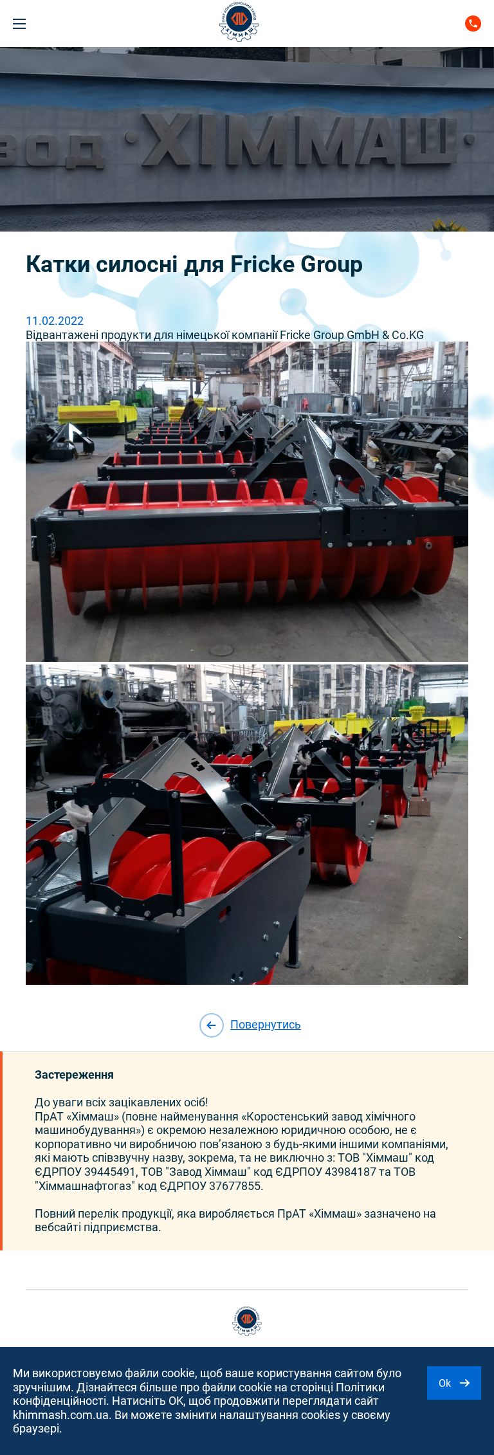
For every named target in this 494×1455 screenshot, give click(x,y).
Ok (446, 1383)
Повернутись (265, 1024)
